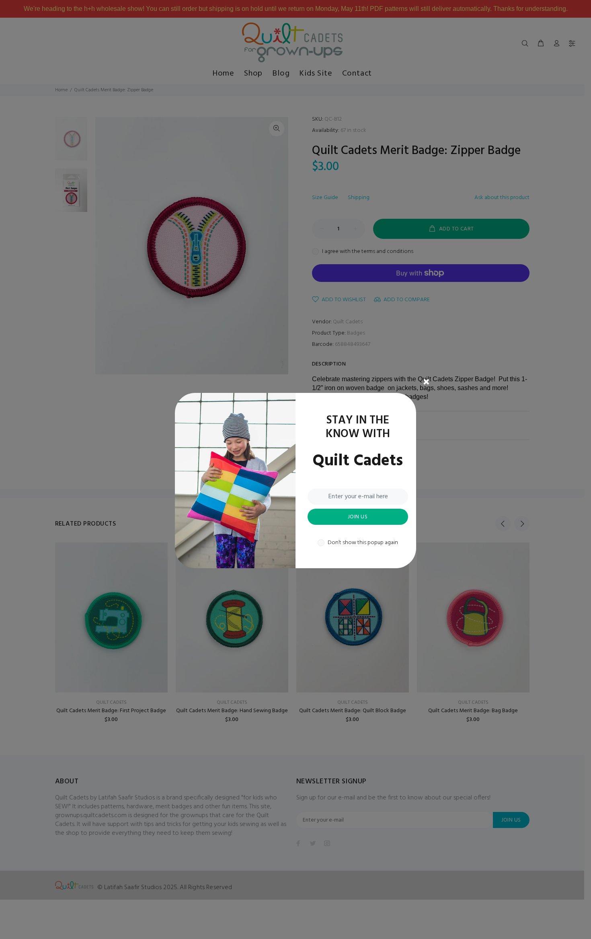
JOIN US (357, 517)
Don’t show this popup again (363, 542)
